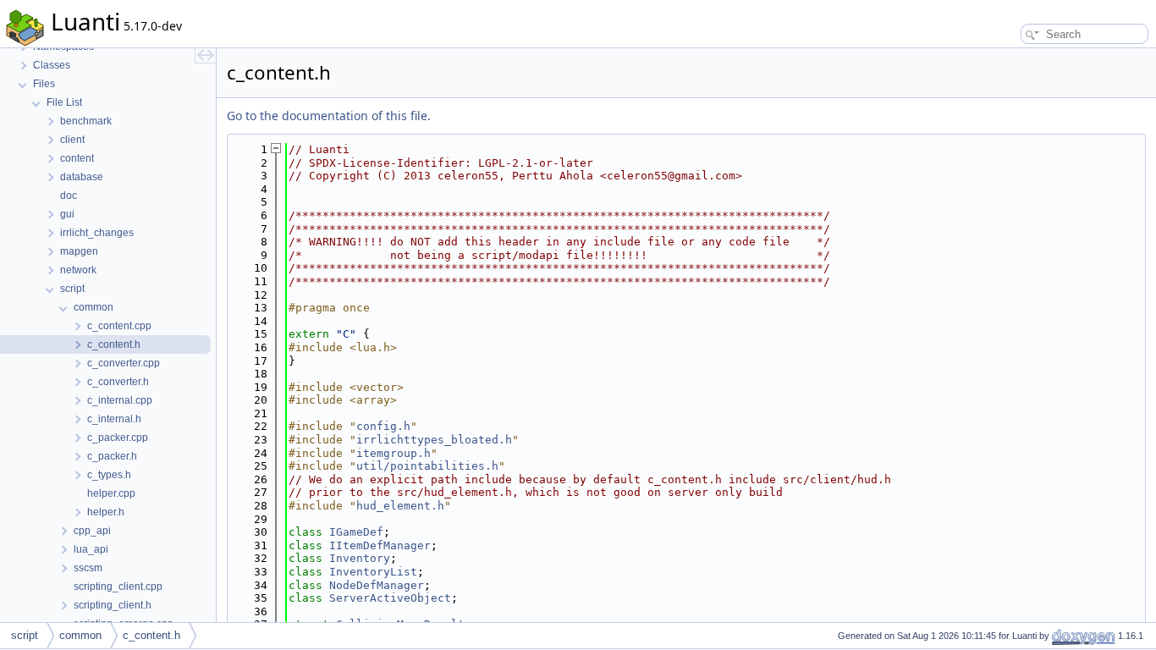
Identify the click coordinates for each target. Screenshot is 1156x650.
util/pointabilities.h (427, 466)
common (80, 635)
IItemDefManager (380, 545)
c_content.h (151, 635)
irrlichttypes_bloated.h (434, 439)
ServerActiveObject (390, 598)
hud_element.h (400, 505)
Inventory (359, 558)
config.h (383, 426)
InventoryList (373, 571)
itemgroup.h (393, 453)
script (24, 635)
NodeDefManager (376, 585)
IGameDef (356, 532)
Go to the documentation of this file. (329, 115)
